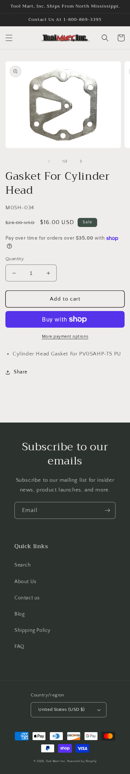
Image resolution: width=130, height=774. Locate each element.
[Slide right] (81, 161)
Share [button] (20, 372)
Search (22, 565)
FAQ (19, 647)
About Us (25, 582)
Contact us (27, 598)
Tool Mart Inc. (56, 761)
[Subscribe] (107, 510)
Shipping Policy (32, 630)
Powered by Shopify (82, 761)
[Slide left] (49, 161)
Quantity (14, 258)
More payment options (65, 336)
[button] (9, 38)
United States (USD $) (61, 709)
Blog (19, 614)
